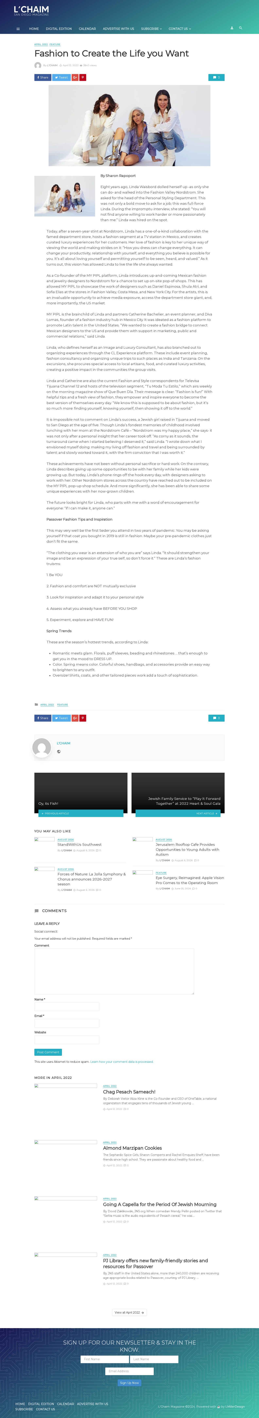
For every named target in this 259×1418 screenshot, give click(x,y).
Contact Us (178, 29)
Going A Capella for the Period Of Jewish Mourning (160, 1204)
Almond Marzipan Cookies (132, 1148)
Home (34, 29)
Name (39, 999)
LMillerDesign (235, 1406)
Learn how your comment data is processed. (121, 1062)
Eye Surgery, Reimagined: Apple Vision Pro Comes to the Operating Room (190, 880)
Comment (41, 945)
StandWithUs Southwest (80, 844)
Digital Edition (59, 29)
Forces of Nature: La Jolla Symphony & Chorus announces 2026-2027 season (92, 879)
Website (40, 1032)
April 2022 (41, 44)
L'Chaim (52, 65)
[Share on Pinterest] (82, 77)
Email (39, 1016)
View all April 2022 (127, 1312)
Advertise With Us (118, 29)
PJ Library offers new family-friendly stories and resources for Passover (155, 1263)
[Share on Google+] (75, 77)
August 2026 (66, 839)
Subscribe (150, 29)
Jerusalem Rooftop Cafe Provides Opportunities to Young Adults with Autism (187, 849)
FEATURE (55, 44)
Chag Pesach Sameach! (129, 1091)
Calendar (87, 29)
